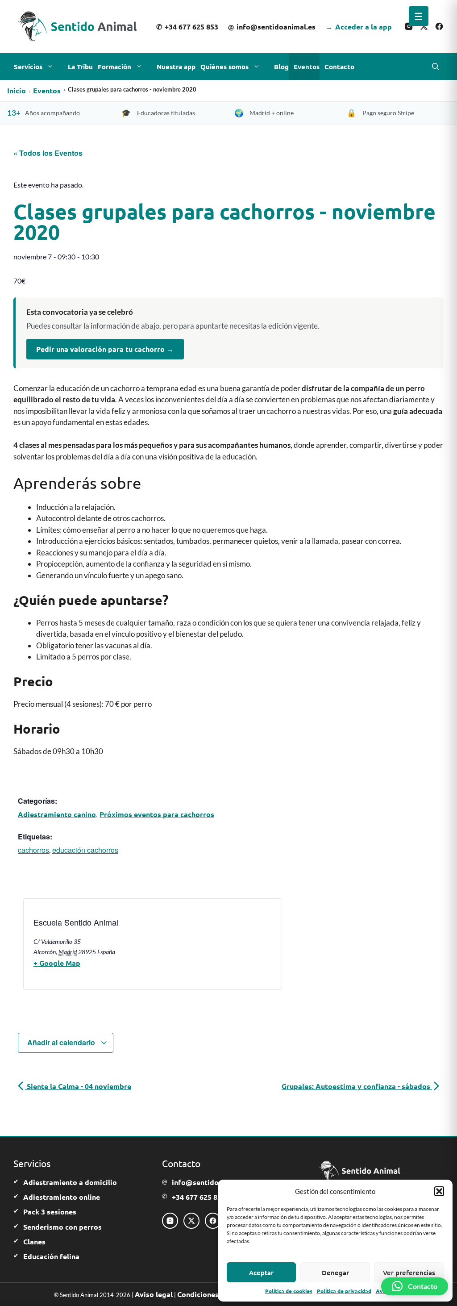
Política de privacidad (344, 1290)
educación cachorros (85, 850)
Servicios (28, 66)
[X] (424, 26)
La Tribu (80, 66)
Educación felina (51, 1256)
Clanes (34, 1241)
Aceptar (261, 1272)
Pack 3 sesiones (49, 1211)
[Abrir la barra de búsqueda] (435, 66)
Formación (114, 66)
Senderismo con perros (62, 1226)
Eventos (307, 66)
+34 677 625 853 (187, 26)
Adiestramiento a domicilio (70, 1182)
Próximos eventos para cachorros (157, 814)
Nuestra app (176, 66)
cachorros (33, 850)
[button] (439, 1191)
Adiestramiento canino (57, 814)
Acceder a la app (358, 26)
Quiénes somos (224, 66)
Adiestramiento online (61, 1197)
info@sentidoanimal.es (272, 26)
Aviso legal (154, 1294)
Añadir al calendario (62, 1042)
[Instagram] (408, 26)
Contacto (339, 66)
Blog (281, 66)
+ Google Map (56, 963)
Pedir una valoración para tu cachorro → (105, 349)
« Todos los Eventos (48, 153)
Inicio (16, 90)
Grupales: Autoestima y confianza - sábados (357, 1086)
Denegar (335, 1272)
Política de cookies (288, 1290)
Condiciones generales (215, 1294)
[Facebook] (439, 26)
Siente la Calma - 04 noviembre (78, 1086)
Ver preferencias (409, 1272)
